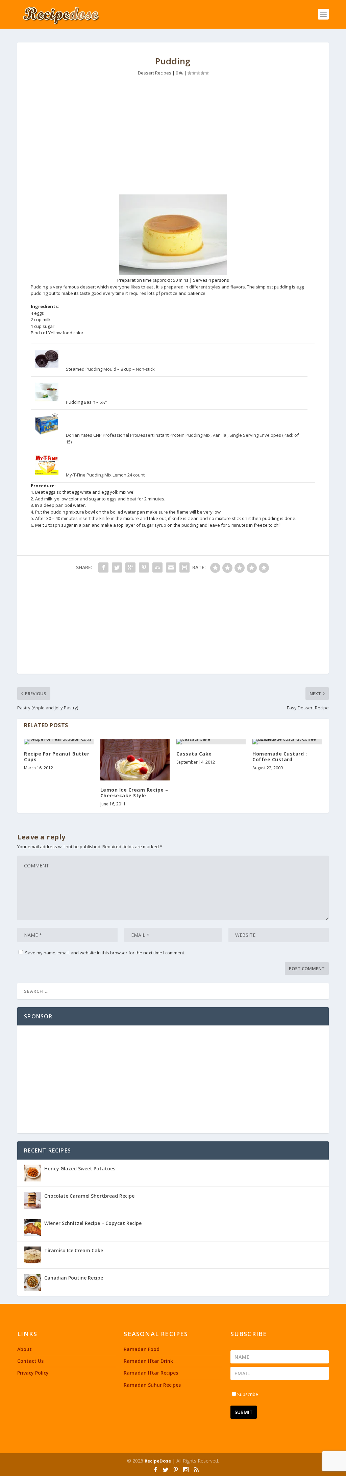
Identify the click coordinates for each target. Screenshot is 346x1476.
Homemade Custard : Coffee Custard (279, 756)
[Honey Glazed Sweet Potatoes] (32, 1173)
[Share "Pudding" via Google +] (130, 567)
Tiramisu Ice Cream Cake (73, 1250)
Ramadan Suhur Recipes (152, 1385)
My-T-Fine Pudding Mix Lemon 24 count (105, 475)
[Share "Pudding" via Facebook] (103, 567)
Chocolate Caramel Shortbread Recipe (89, 1196)
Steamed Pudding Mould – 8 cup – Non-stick (110, 369)
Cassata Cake (194, 753)
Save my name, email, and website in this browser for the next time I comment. (105, 953)
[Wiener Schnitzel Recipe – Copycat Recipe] (32, 1227)
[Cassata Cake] (211, 741)
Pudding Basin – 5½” (86, 402)
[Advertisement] (173, 137)
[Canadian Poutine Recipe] (32, 1282)
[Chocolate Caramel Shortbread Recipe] (32, 1200)
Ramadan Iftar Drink (148, 1361)
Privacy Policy (33, 1373)
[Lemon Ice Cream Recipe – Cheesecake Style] (135, 759)
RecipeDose (158, 1461)
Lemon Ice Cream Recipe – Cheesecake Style (134, 793)
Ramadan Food (141, 1349)
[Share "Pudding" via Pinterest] (144, 567)
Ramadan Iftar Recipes (151, 1373)
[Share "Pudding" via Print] (184, 567)
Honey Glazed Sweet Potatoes (79, 1168)
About (24, 1349)
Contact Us (30, 1361)
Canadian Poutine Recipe (73, 1277)
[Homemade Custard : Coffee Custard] (287, 741)
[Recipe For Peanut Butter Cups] (58, 741)
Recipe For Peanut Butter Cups (56, 756)
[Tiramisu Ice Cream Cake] (32, 1255)
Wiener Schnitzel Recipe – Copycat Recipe (93, 1223)
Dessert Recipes (154, 73)
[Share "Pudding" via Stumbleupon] (157, 567)
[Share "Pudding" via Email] (171, 567)
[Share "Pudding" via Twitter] (117, 567)
